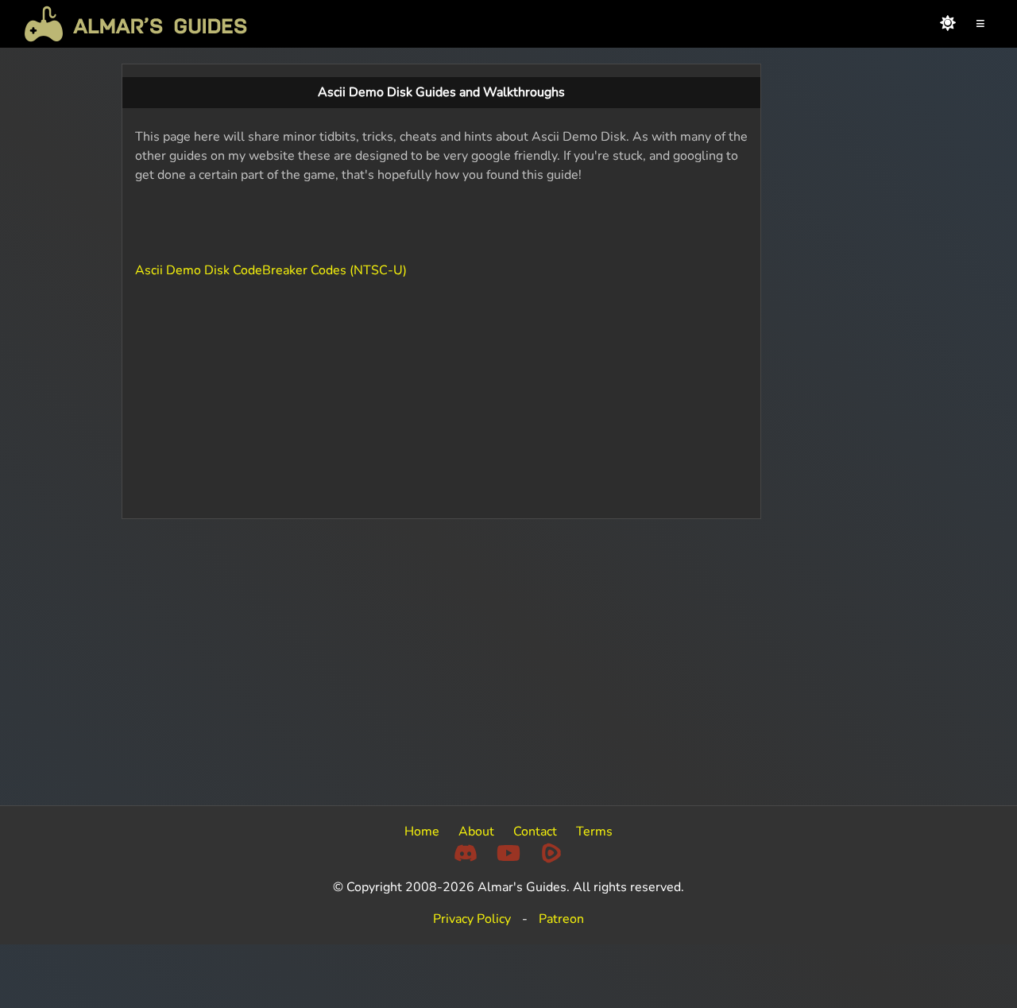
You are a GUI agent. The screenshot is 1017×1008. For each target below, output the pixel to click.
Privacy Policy (472, 919)
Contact (535, 831)
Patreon (561, 919)
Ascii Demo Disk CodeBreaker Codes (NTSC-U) (271, 270)
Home (421, 831)
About (476, 831)
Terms (594, 831)
